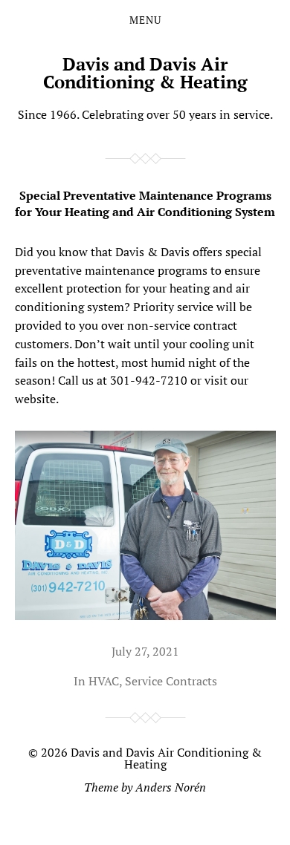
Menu (145, 20)
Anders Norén (170, 787)
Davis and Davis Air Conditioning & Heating (145, 73)
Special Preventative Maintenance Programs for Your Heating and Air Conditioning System (145, 203)
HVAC (103, 681)
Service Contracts (171, 681)
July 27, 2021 (145, 651)
